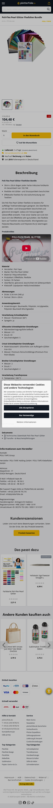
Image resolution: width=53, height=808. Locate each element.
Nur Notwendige (26, 415)
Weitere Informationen (26, 422)
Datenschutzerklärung (28, 403)
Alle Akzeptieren (26, 407)
